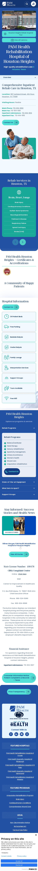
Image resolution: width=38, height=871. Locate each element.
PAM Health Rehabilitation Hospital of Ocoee (20, 754)
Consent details (6, 856)
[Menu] (33, 3)
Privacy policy (21, 856)
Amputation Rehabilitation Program (20, 795)
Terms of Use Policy (20, 830)
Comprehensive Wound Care (20, 806)
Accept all (19, 861)
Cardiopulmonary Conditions (20, 803)
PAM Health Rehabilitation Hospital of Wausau (20, 778)
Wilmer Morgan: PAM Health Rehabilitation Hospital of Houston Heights (19, 544)
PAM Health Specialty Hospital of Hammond (20, 772)
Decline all (19, 865)
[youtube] (22, 734)
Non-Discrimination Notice (20, 822)
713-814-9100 (18, 108)
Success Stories (11, 532)
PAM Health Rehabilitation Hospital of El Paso (20, 766)
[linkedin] (16, 734)
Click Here (22, 574)
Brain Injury (20, 799)
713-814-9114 (27, 113)
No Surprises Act (20, 826)
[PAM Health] (12, 4)
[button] (26, 3)
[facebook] (11, 734)
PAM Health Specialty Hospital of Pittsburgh (20, 760)
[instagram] (27, 734)
